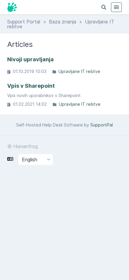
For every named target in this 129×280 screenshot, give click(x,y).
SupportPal (101, 124)
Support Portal (23, 22)
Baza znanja (62, 22)
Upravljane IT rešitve (79, 71)
